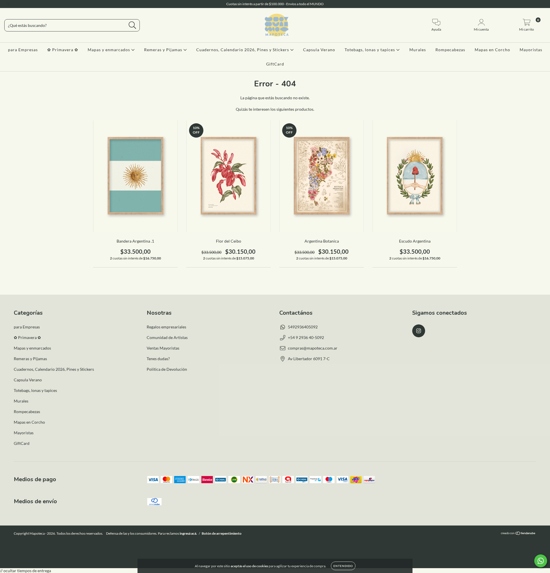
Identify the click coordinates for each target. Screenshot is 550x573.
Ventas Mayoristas (163, 348)
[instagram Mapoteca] (8, 3)
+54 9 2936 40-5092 (306, 337)
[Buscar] (132, 25)
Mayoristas (531, 49)
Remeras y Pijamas (163, 49)
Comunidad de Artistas (167, 337)
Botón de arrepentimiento (221, 533)
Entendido (343, 566)
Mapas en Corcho (492, 49)
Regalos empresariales (166, 326)
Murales (417, 49)
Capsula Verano (319, 49)
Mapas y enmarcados (109, 49)
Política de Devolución (167, 369)
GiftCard (275, 64)
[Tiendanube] (518, 534)
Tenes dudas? (158, 358)
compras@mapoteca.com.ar (312, 348)
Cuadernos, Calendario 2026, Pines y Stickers (243, 49)
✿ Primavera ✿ (62, 49)
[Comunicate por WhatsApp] (540, 560)
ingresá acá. (188, 533)
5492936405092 (303, 326)
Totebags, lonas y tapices (370, 49)
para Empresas (23, 49)
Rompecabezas (450, 49)
